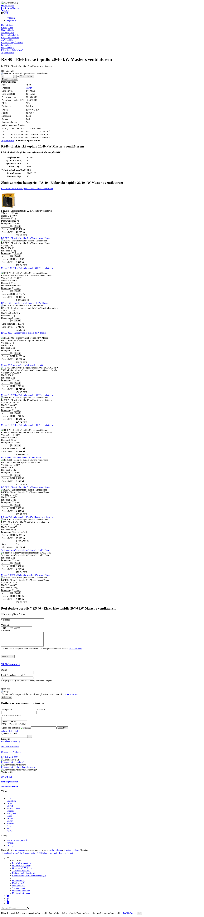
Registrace (11, 20)
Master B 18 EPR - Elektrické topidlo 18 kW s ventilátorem (27, 425)
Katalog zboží (7, 27)
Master (29, 88)
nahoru (4, 731)
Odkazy (10, 845)
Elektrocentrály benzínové (12, 762)
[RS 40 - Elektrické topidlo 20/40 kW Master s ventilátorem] (24, 73)
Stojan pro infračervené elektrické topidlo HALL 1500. (25, 550)
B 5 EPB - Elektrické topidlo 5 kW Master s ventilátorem (26, 487)
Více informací (75, 648)
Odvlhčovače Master (10, 746)
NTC (9, 826)
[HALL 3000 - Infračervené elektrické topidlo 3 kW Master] (24, 338)
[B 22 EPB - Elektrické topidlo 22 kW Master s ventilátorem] (8, 200)
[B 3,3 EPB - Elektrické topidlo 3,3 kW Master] (24, 460)
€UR (6, 13)
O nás (4, 853)
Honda (10, 818)
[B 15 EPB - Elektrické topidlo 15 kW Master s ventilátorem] (24, 397)
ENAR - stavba (13, 808)
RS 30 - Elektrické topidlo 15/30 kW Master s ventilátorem (27, 517)
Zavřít (17, 860)
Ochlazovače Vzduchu (11, 752)
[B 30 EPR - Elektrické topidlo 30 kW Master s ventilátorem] (24, 273)
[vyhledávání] (8, 898)
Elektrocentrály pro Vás (17, 840)
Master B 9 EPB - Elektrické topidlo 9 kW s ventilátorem (26, 575)
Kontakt (62, 853)
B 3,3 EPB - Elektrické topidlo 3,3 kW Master (21, 457)
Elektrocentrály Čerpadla (12, 42)
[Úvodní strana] (8, 903)
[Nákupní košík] (8, 895)
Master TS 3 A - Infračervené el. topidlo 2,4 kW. (22, 365)
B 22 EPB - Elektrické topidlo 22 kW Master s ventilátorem (27, 188)
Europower (12, 813)
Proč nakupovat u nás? (30, 853)
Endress (10, 811)
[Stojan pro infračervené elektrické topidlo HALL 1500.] (26, 553)
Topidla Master (7, 52)
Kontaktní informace (10, 37)
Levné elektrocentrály (10, 741)
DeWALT (11, 803)
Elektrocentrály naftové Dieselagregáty (18, 767)
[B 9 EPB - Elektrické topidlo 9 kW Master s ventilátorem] (24, 577)
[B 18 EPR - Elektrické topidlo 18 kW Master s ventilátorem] (24, 430)
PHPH (9, 831)
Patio (9, 828)
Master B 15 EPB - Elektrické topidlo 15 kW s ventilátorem (27, 395)
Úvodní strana (7, 25)
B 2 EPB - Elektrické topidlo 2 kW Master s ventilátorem (26, 238)
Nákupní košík (7, 30)
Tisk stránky (14, 731)
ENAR (10, 806)
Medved (10, 823)
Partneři (10, 843)
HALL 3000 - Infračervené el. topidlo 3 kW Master (23, 333)
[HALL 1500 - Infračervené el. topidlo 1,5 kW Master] (22, 305)
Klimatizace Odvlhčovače (12, 50)
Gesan (9, 816)
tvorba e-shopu (55, 850)
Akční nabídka (7, 40)
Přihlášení (11, 18)
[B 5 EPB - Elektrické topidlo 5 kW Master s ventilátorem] (24, 490)
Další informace (130, 913)
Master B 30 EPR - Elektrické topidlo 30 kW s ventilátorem (27, 268)
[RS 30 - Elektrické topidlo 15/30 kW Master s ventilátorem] (24, 519)
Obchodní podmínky (10, 35)
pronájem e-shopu (72, 850)
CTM (9, 798)
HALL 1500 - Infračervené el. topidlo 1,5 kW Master (24, 303)
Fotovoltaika (6, 45)
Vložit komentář (10, 664)
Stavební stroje (7, 47)
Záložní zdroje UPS (9, 757)
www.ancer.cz (19, 850)
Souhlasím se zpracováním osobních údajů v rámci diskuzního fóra (34, 694)
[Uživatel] (8, 900)
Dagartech (11, 801)
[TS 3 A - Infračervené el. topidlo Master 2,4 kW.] (29, 368)
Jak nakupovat (7, 32)
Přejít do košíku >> (10, 8)
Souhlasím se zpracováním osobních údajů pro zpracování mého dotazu (36, 648)
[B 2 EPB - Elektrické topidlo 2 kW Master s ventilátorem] (24, 241)
